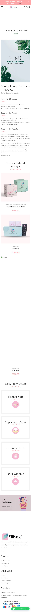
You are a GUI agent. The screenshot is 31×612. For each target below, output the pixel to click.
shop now (15, 33)
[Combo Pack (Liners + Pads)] (15, 187)
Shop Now (18, 3)
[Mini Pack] (15, 311)
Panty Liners (16, 204)
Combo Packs (8, 204)
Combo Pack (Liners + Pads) (15, 207)
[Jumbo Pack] (15, 229)
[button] (29, 2)
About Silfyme (4, 578)
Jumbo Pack (15, 249)
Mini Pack (15, 370)
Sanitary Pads (22, 204)
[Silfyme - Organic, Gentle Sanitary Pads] (13, 7)
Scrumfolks (4, 597)
